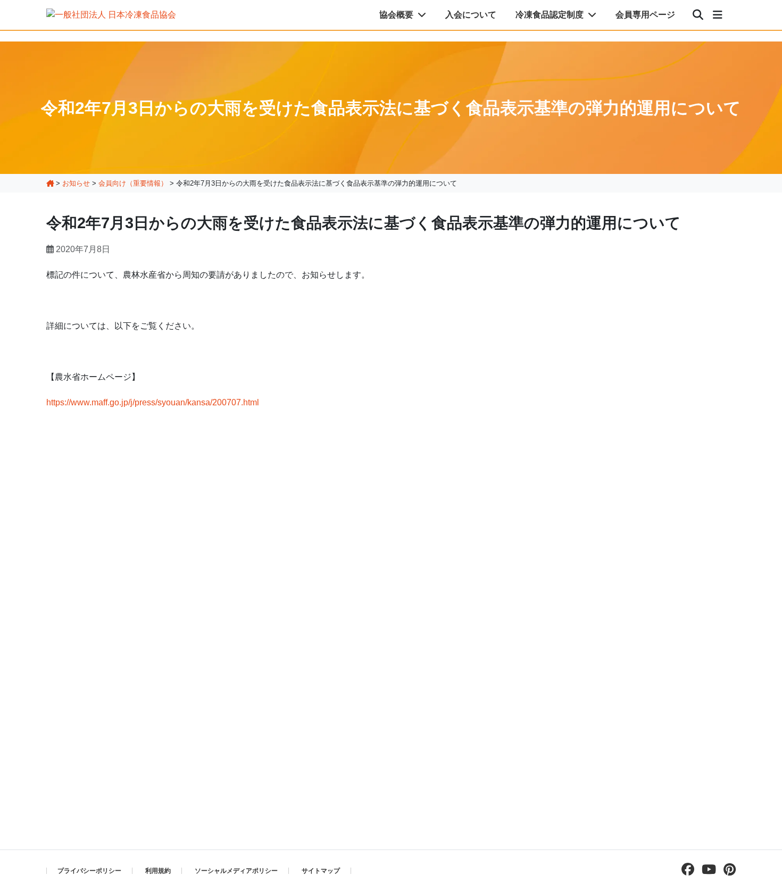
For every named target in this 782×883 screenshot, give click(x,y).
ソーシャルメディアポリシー (236, 871)
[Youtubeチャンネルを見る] (706, 869)
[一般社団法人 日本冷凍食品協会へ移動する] (50, 183)
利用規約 (158, 871)
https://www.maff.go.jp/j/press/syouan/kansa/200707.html (152, 402)
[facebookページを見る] (685, 869)
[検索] (698, 15)
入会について (470, 14)
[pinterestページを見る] (727, 869)
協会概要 (397, 14)
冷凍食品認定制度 (550, 14)
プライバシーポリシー (89, 871)
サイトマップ (321, 871)
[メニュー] (717, 15)
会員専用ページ (645, 14)
